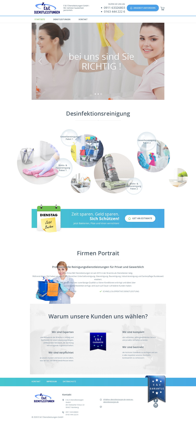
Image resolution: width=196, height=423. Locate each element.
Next (156, 61)
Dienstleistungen (61, 19)
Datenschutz (69, 381)
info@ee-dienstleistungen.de (114, 399)
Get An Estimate (142, 218)
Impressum (52, 381)
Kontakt (83, 19)
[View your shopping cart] (162, 9)
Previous (40, 61)
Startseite (39, 19)
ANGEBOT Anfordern (145, 8)
